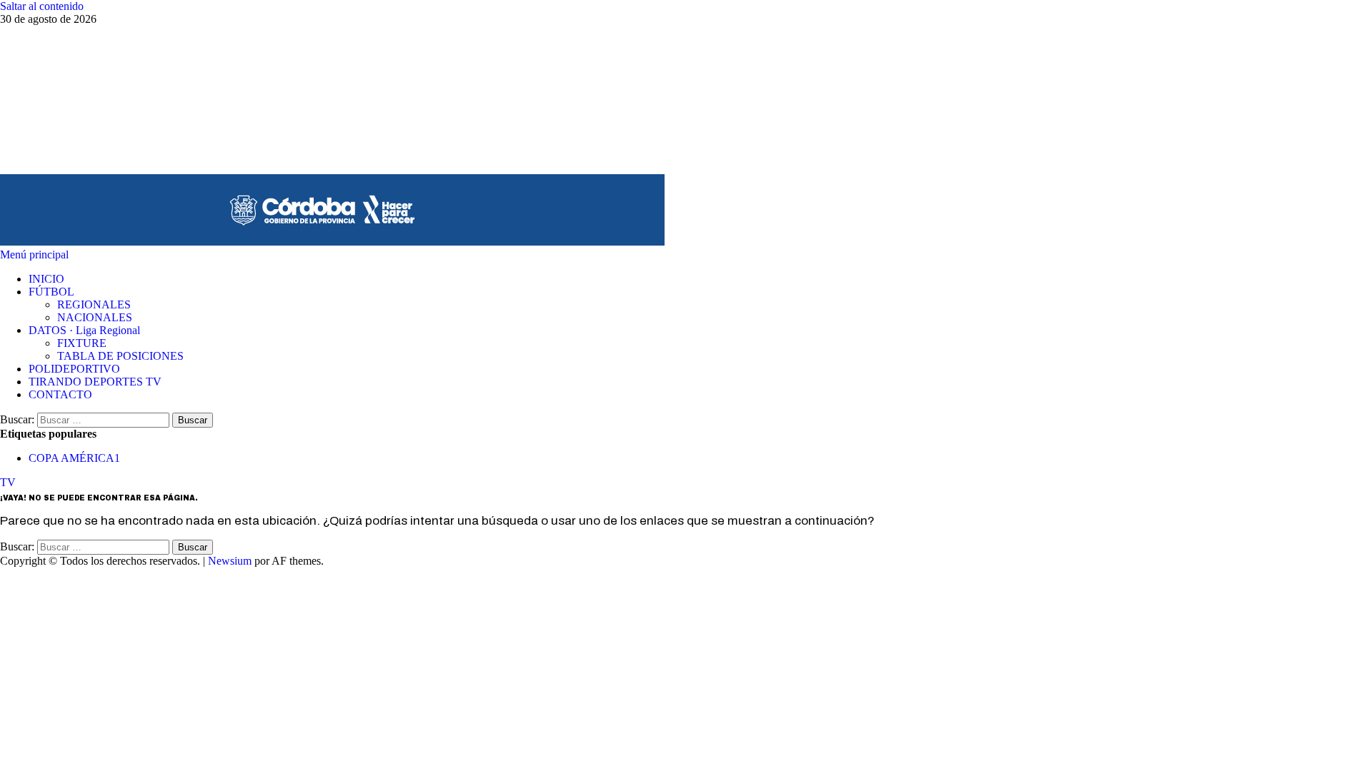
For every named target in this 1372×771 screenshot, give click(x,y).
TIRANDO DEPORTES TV (95, 382)
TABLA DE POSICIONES (120, 356)
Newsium (230, 561)
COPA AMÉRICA (74, 458)
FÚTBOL (51, 292)
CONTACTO (60, 394)
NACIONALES (94, 317)
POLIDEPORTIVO (74, 369)
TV (8, 482)
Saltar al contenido (42, 6)
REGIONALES (94, 304)
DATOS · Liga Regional (84, 330)
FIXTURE (81, 343)
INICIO (46, 279)
